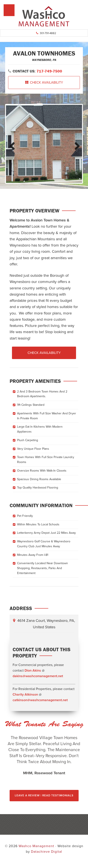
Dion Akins (33, 670)
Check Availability (46, 82)
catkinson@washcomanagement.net (40, 700)
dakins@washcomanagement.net (38, 676)
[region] (44, 755)
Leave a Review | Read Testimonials (44, 795)
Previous (12, 145)
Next (75, 145)
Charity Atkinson (25, 694)
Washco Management (44, 16)
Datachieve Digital (46, 851)
